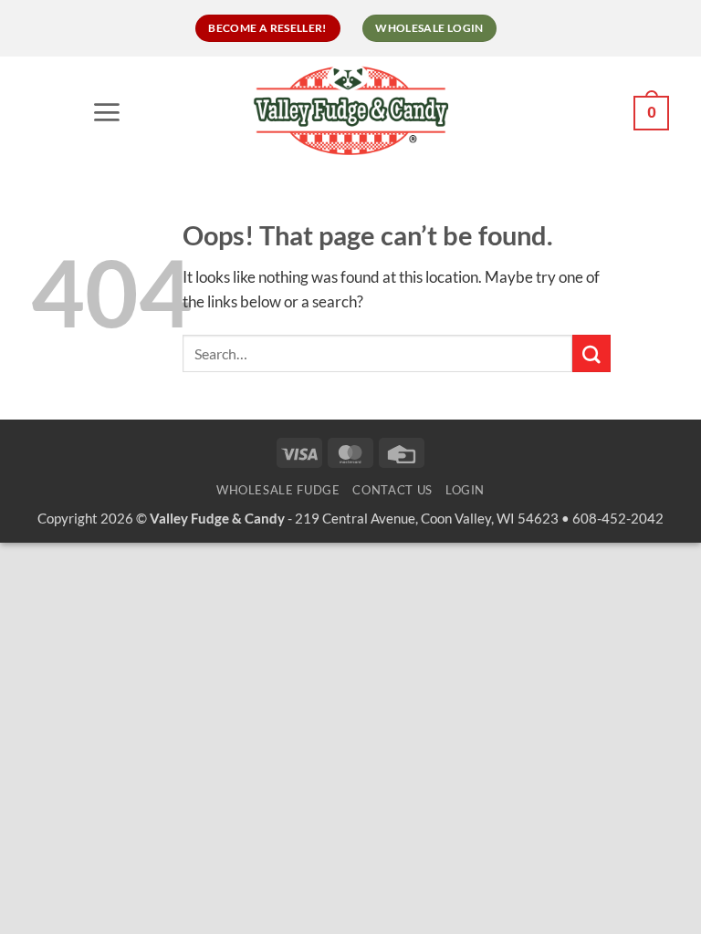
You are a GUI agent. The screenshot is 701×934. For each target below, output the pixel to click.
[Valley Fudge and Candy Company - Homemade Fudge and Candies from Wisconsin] (351, 110)
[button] (111, 111)
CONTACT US (392, 490)
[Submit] (591, 353)
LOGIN (465, 490)
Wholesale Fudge (278, 490)
